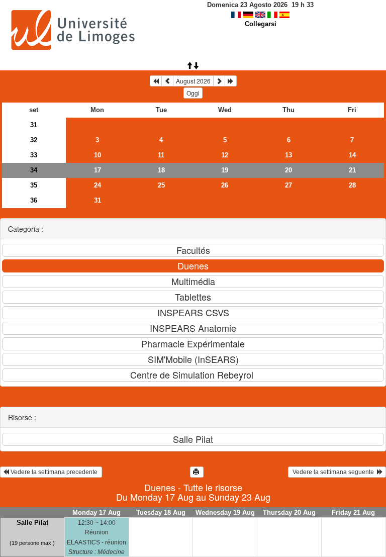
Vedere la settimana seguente (334, 472)
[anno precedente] (156, 80)
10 (97, 155)
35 (33, 185)
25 (161, 185)
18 (161, 170)
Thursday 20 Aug (289, 512)
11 (161, 155)
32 (33, 140)
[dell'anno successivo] (231, 80)
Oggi (193, 92)
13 (288, 155)
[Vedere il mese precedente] (167, 80)
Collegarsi (260, 24)
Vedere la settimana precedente (54, 472)
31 (33, 125)
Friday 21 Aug (353, 512)
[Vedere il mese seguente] (219, 80)
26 (224, 185)
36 (33, 200)
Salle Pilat (32, 522)
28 (352, 185)
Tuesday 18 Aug (160, 512)
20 (288, 170)
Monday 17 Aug (96, 512)
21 (352, 170)
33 (33, 155)
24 (97, 185)
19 (224, 170)
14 (352, 155)
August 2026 (193, 80)
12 (224, 155)
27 (288, 185)
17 (97, 170)
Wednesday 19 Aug (225, 512)
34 (33, 170)
